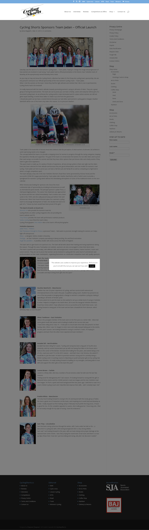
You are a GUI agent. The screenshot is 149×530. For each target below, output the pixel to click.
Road (107, 1)
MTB (102, 1)
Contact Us (121, 12)
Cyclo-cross (90, 1)
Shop (111, 12)
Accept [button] (92, 266)
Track (112, 1)
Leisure (97, 1)
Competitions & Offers (99, 12)
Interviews (76, 12)
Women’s (118, 1)
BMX (83, 1)
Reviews (86, 12)
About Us (67, 12)
